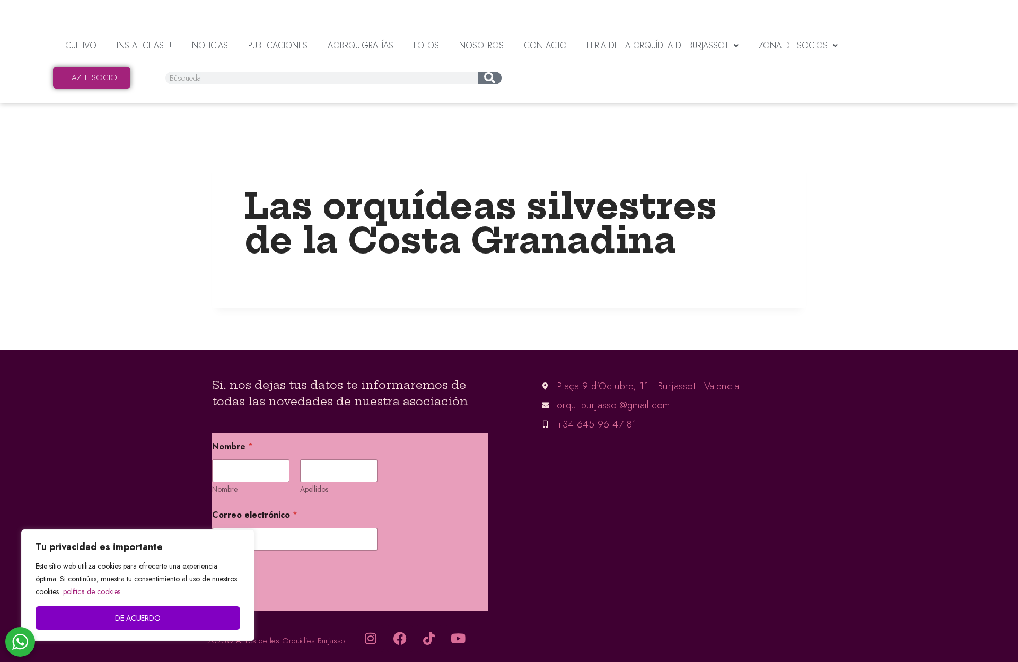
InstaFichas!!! (144, 45)
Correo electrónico (254, 515)
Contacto (545, 45)
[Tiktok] (429, 638)
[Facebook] (400, 638)
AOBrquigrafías (360, 45)
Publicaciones (278, 45)
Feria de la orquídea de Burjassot (658, 45)
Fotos (426, 45)
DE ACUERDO (138, 618)
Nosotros (481, 45)
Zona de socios (793, 45)
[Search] (489, 78)
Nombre (225, 489)
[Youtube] (458, 638)
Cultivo (80, 45)
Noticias (210, 45)
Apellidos (314, 489)
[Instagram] (370, 638)
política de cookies (91, 591)
